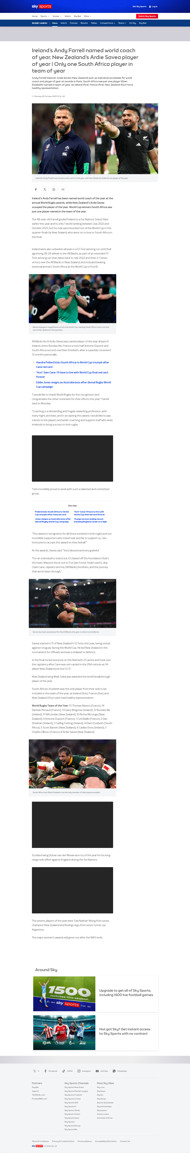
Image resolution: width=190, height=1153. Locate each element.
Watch (68, 16)
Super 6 (35, 1091)
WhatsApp (122, 1071)
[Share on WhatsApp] (54, 189)
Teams (121, 23)
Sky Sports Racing (72, 1126)
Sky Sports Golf (71, 1103)
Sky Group (101, 1099)
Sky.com (101, 1087)
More (86, 16)
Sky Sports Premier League (76, 1091)
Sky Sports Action (72, 1114)
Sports (44, 16)
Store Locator (103, 1114)
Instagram (86, 1071)
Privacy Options (85, 1141)
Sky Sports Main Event (74, 1087)
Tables (94, 23)
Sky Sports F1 (70, 1106)
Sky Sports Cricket (72, 1099)
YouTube (104, 1071)
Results (84, 23)
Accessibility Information (105, 1141)
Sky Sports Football (73, 1095)
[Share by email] (63, 189)
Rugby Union (39, 23)
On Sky (132, 23)
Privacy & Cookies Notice (63, 1141)
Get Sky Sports (139, 6)
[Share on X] (45, 189)
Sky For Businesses (105, 1103)
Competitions (107, 23)
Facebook (53, 1071)
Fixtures (74, 23)
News (55, 23)
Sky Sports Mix (70, 1129)
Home (35, 16)
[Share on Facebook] (36, 189)
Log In (154, 6)
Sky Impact (102, 1110)
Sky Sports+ (69, 1122)
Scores (56, 16)
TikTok (70, 1071)
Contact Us (125, 1141)
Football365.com (39, 1099)
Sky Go (100, 1095)
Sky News (101, 1091)
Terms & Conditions (40, 1141)
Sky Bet (77, 16)
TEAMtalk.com (38, 1095)
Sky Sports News (71, 1118)
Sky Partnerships (104, 1106)
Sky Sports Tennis (72, 1110)
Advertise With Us (104, 1118)
